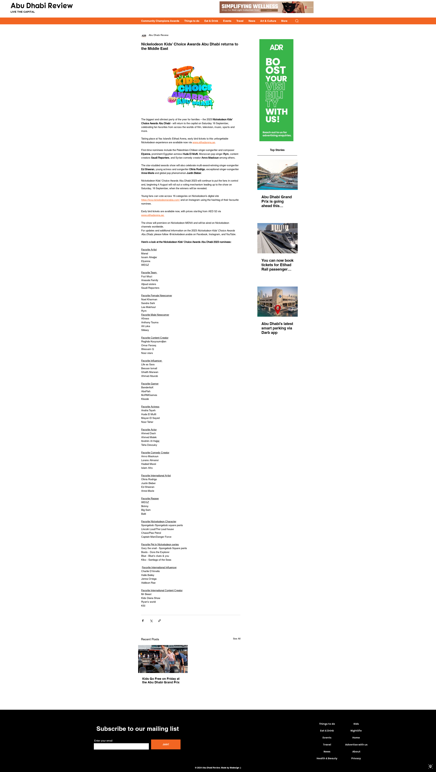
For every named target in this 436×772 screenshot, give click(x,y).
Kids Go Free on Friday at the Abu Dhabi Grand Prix (161, 680)
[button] (296, 20)
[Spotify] (430, 760)
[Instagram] (430, 748)
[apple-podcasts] (430, 766)
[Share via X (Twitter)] (151, 620)
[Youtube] (430, 754)
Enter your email (103, 740)
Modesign (234, 767)
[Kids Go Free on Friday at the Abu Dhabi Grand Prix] (163, 659)
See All (236, 638)
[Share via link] (159, 620)
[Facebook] (430, 743)
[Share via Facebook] (142, 620)
